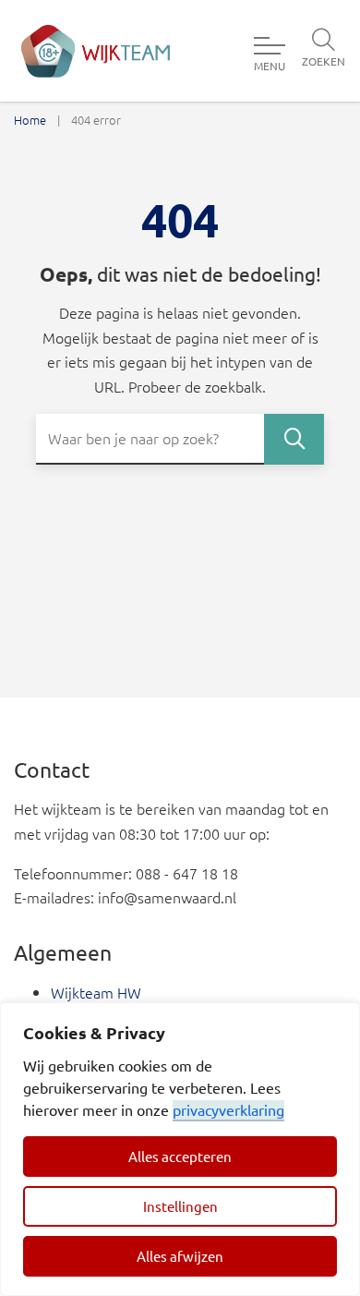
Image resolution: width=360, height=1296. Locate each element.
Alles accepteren (180, 1156)
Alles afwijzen (180, 1256)
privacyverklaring (228, 1109)
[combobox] (180, 439)
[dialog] (180, 1149)
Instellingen (180, 1206)
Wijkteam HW (96, 992)
